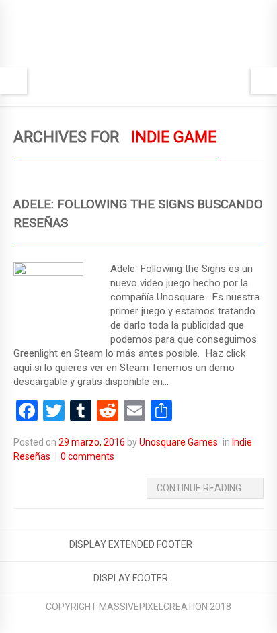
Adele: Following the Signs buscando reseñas (138, 213)
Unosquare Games (178, 442)
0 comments (87, 456)
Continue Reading (199, 487)
